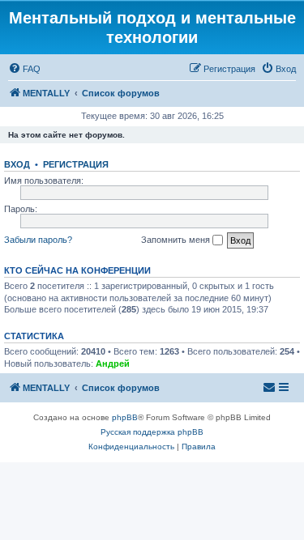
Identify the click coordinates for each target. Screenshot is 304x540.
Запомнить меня (176, 239)
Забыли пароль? (38, 239)
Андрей (113, 363)
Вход (17, 164)
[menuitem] (24, 69)
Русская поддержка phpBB (152, 431)
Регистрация (76, 164)
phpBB (125, 417)
